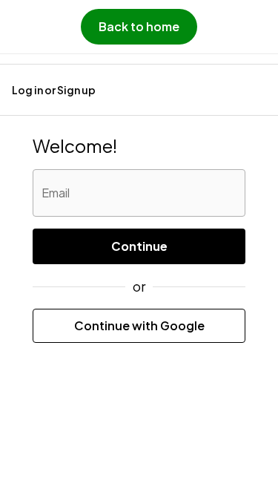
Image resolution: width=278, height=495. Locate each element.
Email (56, 192)
